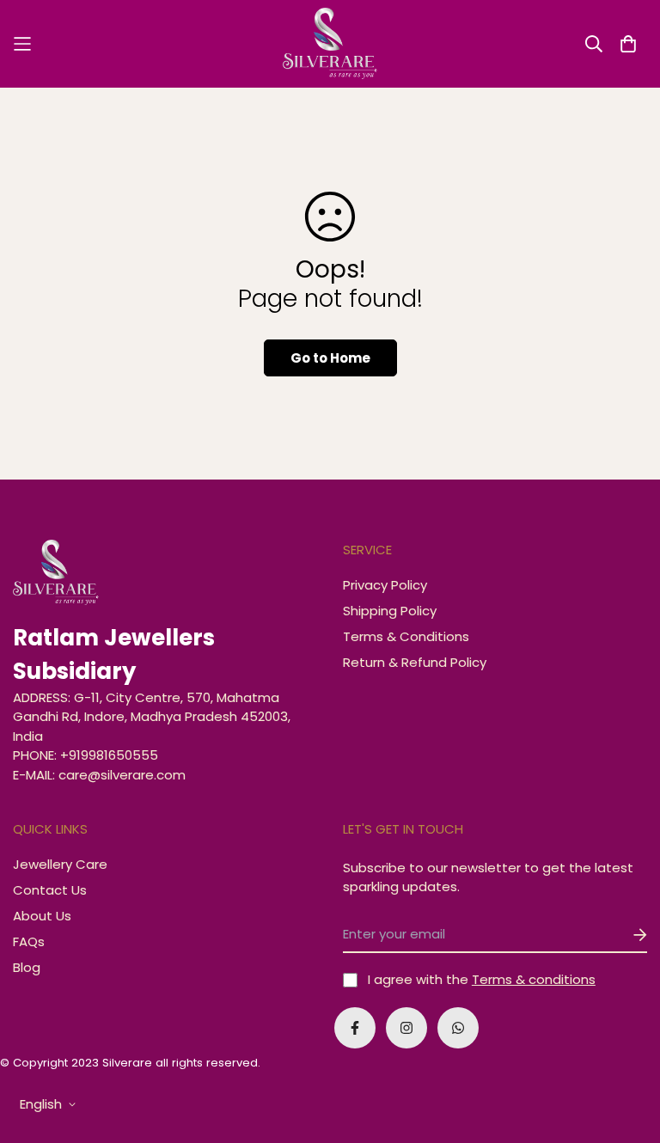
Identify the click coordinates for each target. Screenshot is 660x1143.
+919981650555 (109, 755)
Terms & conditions (534, 979)
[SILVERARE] (330, 44)
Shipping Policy (390, 611)
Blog (26, 967)
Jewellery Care (60, 864)
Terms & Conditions (406, 636)
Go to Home (330, 358)
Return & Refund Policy (414, 662)
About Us (42, 916)
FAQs (29, 941)
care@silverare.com (122, 775)
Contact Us (50, 890)
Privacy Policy (385, 585)
